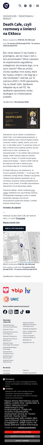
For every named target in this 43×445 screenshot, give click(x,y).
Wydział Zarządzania (30, 329)
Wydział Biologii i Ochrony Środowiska (10, 326)
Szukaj (20, 5)
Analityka (9, 389)
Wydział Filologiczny (10, 336)
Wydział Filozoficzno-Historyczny (10, 339)
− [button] (6, 237)
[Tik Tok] (23, 312)
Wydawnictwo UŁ (28, 342)
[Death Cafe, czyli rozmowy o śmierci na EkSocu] (21, 246)
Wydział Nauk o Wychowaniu (8, 357)
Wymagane (9, 379)
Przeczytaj (20, 218)
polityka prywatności (27, 428)
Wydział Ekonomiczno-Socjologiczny (10, 333)
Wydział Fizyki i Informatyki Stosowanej (11, 344)
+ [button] (6, 234)
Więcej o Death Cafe (11, 223)
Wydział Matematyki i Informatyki (10, 348)
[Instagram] (11, 312)
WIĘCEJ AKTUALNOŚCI (14, 228)
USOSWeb (6, 373)
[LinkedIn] (17, 312)
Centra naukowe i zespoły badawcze (29, 336)
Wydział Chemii (8, 329)
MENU (37, 5)
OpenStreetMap (29, 262)
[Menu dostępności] (30, 5)
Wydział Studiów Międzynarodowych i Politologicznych (30, 324)
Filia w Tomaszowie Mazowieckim (29, 332)
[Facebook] (6, 312)
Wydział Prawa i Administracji (8, 361)
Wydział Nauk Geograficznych (8, 352)
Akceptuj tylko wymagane (22, 436)
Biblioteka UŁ (27, 340)
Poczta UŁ (6, 371)
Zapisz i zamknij (22, 441)
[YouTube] (28, 312)
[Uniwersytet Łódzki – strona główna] (6, 6)
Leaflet (21, 262)
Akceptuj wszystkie (22, 432)
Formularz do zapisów (12, 208)
